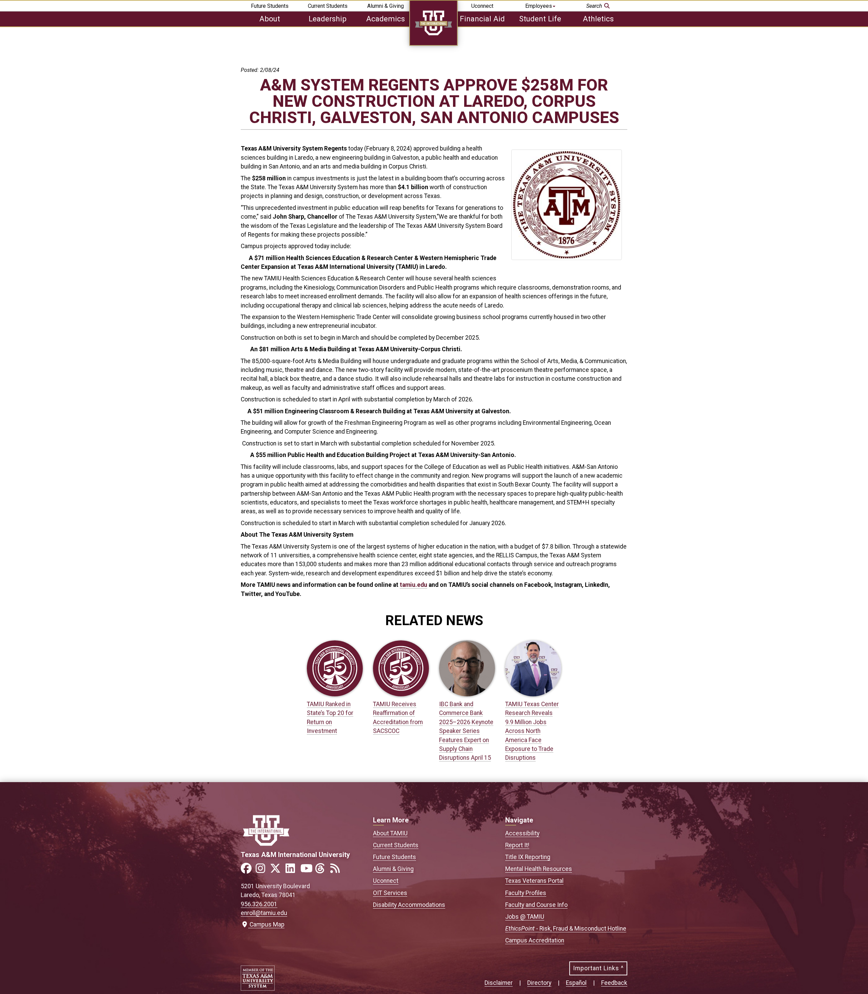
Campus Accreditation (534, 940)
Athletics (598, 18)
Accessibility (522, 833)
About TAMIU (390, 833)
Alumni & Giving (385, 6)
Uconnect (482, 6)
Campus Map (265, 924)
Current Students (328, 6)
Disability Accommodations (409, 904)
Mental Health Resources (538, 869)
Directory (539, 982)
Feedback (614, 982)
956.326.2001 (259, 904)
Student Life (540, 18)
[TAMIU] (433, 44)
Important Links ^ (598, 968)
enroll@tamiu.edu (264, 913)
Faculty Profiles (525, 893)
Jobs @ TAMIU (524, 916)
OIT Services (390, 893)
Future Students (270, 6)
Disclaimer (499, 982)
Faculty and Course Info (536, 904)
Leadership (328, 18)
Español (576, 982)
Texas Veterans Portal (534, 880)
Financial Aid (482, 18)
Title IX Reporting (527, 857)
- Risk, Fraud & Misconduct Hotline (565, 928)
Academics (385, 18)
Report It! (517, 845)
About (269, 18)
